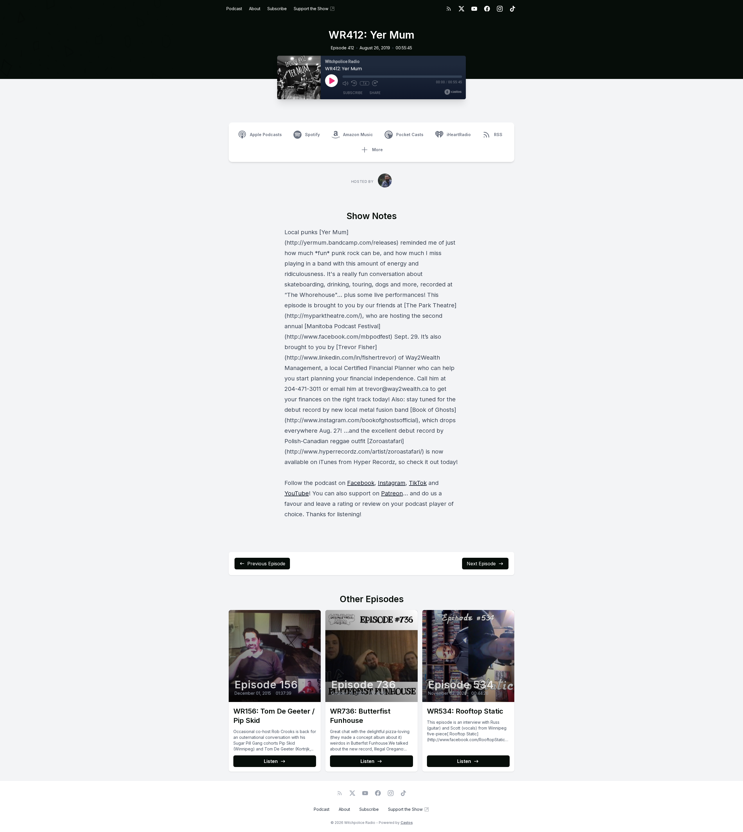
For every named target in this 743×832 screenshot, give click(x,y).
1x (365, 83)
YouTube (296, 493)
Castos (407, 822)
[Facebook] (487, 8)
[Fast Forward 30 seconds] (375, 83)
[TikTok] (512, 8)
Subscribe (277, 8)
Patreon (392, 493)
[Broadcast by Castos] (452, 92)
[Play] (331, 80)
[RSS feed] (448, 8)
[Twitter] (461, 8)
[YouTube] (474, 8)
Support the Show (311, 8)
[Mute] (345, 83)
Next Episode (481, 563)
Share (374, 92)
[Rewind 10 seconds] (354, 83)
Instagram (391, 482)
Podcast (234, 8)
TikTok (418, 482)
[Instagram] (500, 8)
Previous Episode (266, 563)
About (254, 8)
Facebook (360, 482)
